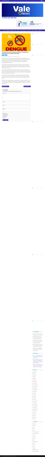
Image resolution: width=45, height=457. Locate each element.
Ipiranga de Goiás (35, 441)
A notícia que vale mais (9, 18)
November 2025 (35, 386)
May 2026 (34, 376)
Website (4, 108)
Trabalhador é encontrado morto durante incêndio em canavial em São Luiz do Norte (37, 349)
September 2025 (35, 389)
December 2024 (35, 404)
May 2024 (34, 415)
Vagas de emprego (35, 449)
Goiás (5, 30)
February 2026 (35, 381)
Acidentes (29, 30)
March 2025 (34, 399)
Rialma (18, 30)
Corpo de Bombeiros (36, 433)
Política (36, 30)
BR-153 (34, 428)
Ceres (15, 30)
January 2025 (35, 402)
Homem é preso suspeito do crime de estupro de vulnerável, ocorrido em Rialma (38, 365)
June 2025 (34, 394)
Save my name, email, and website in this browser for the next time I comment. (5, 115)
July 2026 (34, 373)
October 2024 (35, 407)
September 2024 (35, 409)
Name (4, 101)
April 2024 (34, 417)
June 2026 (34, 375)
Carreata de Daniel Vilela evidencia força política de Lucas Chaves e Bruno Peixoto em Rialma (38, 341)
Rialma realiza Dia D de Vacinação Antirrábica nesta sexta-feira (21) (37, 334)
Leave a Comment (17, 56)
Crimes (33, 30)
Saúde (39, 30)
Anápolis (8, 30)
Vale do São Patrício (23, 30)
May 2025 (34, 396)
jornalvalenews (12, 56)
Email (4, 105)
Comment (4, 93)
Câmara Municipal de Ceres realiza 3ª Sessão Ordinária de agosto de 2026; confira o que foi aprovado (38, 345)
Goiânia (12, 30)
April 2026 (34, 378)
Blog (33, 427)
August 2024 (35, 410)
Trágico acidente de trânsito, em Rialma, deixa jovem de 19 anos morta (38, 356)
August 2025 (35, 391)
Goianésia (34, 436)
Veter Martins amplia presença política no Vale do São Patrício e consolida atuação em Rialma (37, 337)
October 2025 (35, 388)
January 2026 (35, 383)
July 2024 (34, 412)
